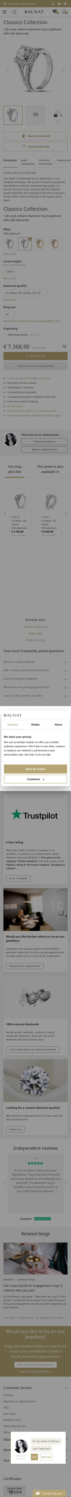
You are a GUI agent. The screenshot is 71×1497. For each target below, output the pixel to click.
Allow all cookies (35, 769)
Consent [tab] (13, 724)
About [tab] (58, 724)
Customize (33, 779)
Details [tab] (35, 724)
